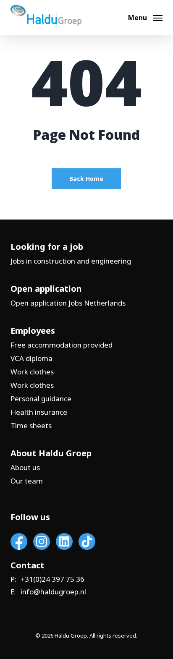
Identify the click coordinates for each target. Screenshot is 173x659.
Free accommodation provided (61, 345)
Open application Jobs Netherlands (68, 303)
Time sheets (31, 425)
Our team (26, 481)
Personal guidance (40, 398)
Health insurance (38, 412)
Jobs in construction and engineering (70, 261)
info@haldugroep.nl (53, 591)
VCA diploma (31, 358)
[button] (145, 17)
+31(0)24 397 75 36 (52, 579)
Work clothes (32, 372)
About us (25, 467)
